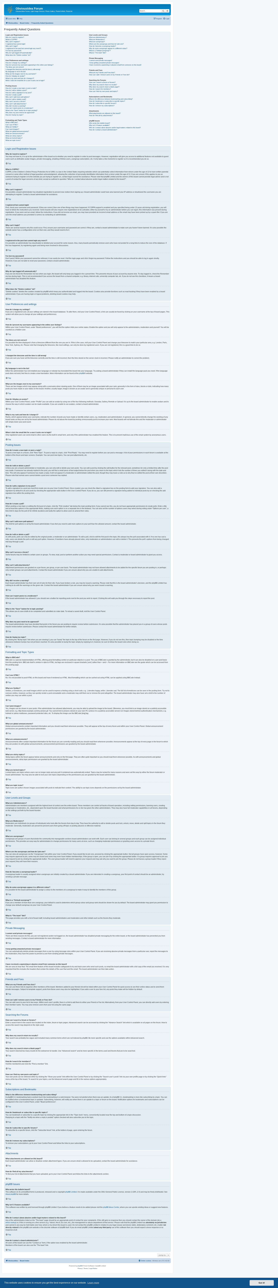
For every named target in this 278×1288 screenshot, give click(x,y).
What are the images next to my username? (21, 74)
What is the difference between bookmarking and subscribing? (111, 99)
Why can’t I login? (12, 46)
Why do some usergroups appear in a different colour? (108, 48)
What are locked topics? (14, 138)
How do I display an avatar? (15, 76)
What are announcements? (15, 133)
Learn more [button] (93, 1282)
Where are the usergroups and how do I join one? (106, 44)
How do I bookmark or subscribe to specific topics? (107, 101)
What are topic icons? (13, 140)
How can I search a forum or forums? (102, 82)
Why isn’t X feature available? (99, 125)
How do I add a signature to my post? (19, 92)
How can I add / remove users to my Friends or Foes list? (109, 75)
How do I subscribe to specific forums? (102, 103)
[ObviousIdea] (10, 9)
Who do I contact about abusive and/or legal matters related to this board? (115, 127)
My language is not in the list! (16, 71)
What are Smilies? (12, 127)
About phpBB (11, 1194)
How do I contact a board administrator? (103, 130)
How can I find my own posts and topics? (103, 91)
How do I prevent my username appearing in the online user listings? (29, 65)
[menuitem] (19, 18)
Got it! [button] (262, 1283)
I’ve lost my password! (13, 50)
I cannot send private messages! (100, 60)
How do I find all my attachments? (101, 115)
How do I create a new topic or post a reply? (21, 88)
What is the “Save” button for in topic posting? (21, 110)
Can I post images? (12, 129)
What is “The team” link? (97, 53)
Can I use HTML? (12, 125)
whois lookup (11, 1223)
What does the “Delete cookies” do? (18, 55)
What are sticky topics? (14, 136)
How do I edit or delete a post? (16, 90)
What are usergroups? (97, 41)
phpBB (81, 373)
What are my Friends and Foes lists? (102, 72)
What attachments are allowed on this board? (105, 113)
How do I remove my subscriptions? (101, 105)
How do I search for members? (100, 89)
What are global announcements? (17, 131)
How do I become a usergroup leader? (102, 46)
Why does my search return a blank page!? (104, 87)
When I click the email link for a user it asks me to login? (25, 80)
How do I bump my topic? (14, 115)
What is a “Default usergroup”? (100, 50)
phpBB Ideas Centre (111, 1207)
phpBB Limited (71, 1192)
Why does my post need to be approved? (20, 112)
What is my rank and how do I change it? (20, 78)
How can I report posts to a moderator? (19, 108)
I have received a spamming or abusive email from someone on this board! (115, 65)
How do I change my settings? (16, 63)
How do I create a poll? (14, 95)
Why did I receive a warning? (16, 106)
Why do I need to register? (15, 37)
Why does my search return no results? (103, 85)
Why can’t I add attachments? (16, 104)
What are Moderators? (97, 39)
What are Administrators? (98, 37)
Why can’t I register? (13, 41)
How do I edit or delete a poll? (16, 99)
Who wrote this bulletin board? (99, 123)
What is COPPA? (11, 39)
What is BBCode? (12, 122)
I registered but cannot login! (15, 44)
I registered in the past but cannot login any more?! (23, 48)
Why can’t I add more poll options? (18, 97)
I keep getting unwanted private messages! (104, 63)
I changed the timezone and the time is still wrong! (23, 69)
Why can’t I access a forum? (16, 101)
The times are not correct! (15, 67)
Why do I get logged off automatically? (19, 53)
